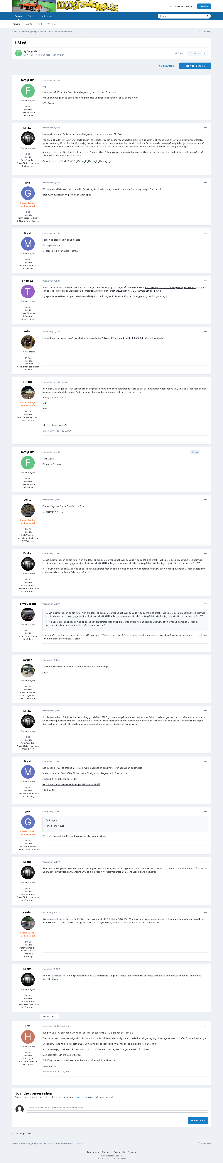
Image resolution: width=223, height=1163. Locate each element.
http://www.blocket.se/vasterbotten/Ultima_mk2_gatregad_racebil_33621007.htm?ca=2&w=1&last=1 (115, 338)
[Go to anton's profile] (28, 342)
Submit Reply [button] (198, 1120)
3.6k (29, 529)
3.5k (29, 411)
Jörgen (27, 659)
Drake (27, 127)
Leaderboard (46, 16)
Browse (18, 16)
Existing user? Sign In (181, 6)
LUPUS (27, 382)
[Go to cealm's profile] (28, 923)
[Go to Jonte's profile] (28, 510)
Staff (39, 24)
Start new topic (166, 66)
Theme (106, 1152)
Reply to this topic (195, 66)
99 (28, 1052)
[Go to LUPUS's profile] (28, 393)
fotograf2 (32, 51)
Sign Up (204, 6)
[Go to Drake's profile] (28, 138)
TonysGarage (27, 603)
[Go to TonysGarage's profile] (28, 614)
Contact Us (119, 1152)
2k (28, 154)
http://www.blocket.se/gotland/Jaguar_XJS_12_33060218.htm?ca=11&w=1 (125, 290)
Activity (31, 16)
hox (27, 1026)
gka (27, 182)
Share (180, 53)
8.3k (29, 942)
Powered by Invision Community (111, 1158)
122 (29, 630)
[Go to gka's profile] (28, 193)
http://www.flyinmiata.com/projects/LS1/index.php (66, 194)
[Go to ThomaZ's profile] (28, 291)
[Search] (207, 16)
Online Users (53, 24)
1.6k (29, 686)
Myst (27, 233)
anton (27, 331)
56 (28, 106)
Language (92, 1152)
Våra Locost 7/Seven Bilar (51, 54)
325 (29, 358)
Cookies (132, 1152)
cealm (27, 912)
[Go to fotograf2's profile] (18, 53)
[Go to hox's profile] (28, 1037)
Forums (16, 24)
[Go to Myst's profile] (28, 244)
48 (28, 307)
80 (28, 259)
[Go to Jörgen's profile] (28, 670)
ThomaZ (27, 280)
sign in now (81, 1097)
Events (29, 24)
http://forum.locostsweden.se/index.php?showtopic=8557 (71, 784)
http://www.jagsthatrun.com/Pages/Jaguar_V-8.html (170, 287)
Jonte (27, 499)
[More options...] (205, 80)
